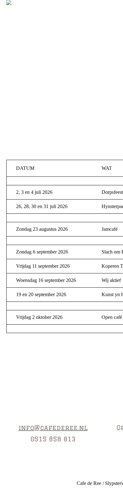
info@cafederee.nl (53, 427)
